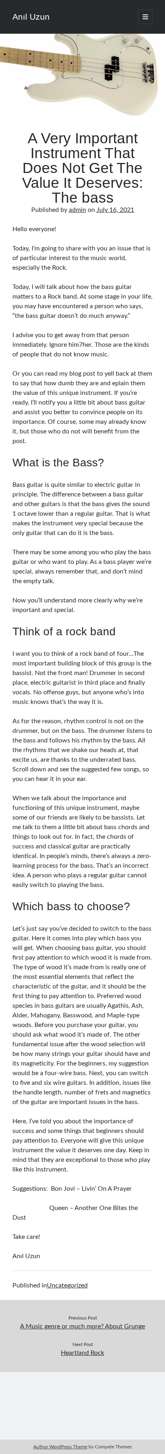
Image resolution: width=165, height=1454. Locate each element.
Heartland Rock (82, 1353)
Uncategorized (67, 1285)
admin (77, 210)
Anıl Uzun (31, 16)
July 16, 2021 (115, 210)
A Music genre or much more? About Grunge (82, 1326)
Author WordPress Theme (60, 1446)
